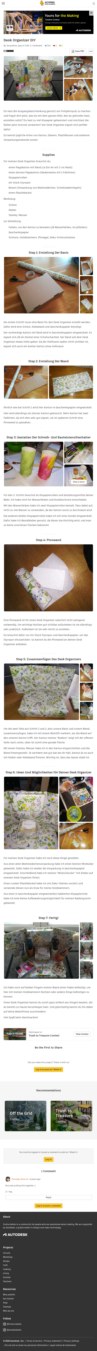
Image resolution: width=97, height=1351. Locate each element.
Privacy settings (71, 1340)
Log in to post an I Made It (48, 1069)
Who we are (8, 1310)
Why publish (9, 1294)
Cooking (7, 1269)
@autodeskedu (14, 1329)
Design (6, 1261)
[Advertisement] (48, 22)
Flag (10, 1191)
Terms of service (34, 1340)
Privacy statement (53, 1340)
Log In (48, 1159)
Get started (8, 1298)
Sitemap (7, 1306)
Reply (48, 1197)
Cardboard (37, 45)
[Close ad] (91, 13)
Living (6, 1273)
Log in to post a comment (48, 1205)
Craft (27, 45)
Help (5, 1302)
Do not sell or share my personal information (26, 1345)
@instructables (14, 1324)
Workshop (8, 1257)
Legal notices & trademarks (63, 1345)
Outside (6, 1277)
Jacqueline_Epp (14, 45)
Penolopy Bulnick (20, 1179)
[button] (3, 3)
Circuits (6, 1253)
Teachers (7, 1281)
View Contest (82, 1034)
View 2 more (79, 481)
